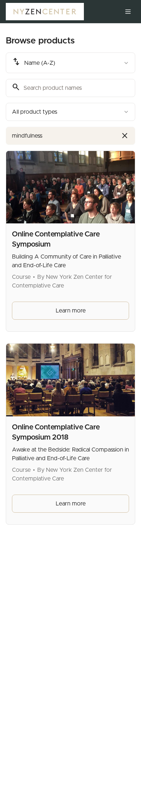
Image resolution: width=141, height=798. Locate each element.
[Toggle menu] (128, 11)
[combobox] (70, 62)
